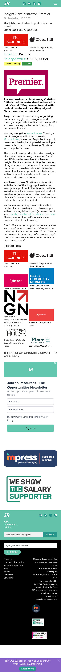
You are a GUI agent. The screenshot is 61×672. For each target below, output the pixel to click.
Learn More (27, 668)
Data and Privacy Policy (14, 562)
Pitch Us (7, 571)
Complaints (8, 578)
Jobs (6, 521)
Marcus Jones (11, 139)
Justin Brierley (34, 133)
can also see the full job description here (32, 214)
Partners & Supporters (13, 565)
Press (6, 568)
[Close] (58, 660)
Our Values (8, 574)
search (50, 534)
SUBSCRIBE (12, 552)
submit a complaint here (46, 599)
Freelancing (10, 524)
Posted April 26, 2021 (19, 18)
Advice (7, 527)
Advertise (8, 559)
